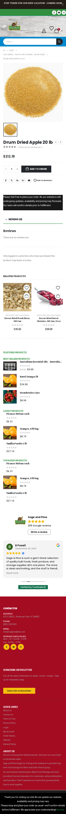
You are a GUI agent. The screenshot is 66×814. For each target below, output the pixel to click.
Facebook (5, 180)
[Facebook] (54, 12)
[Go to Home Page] (4, 50)
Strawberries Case (30, 392)
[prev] (56, 142)
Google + (23, 180)
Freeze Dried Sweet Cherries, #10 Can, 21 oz (48, 320)
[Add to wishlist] (27, 288)
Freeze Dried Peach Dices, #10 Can (17, 320)
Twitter (11, 180)
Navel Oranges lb (29, 376)
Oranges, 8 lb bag (29, 428)
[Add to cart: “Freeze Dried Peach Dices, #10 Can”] (26, 296)
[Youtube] (59, 12)
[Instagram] (64, 12)
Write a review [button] (39, 532)
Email (29, 180)
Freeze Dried (10, 315)
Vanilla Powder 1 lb (16, 443)
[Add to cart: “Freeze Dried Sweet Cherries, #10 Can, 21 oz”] (58, 296)
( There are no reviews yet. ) (30, 147)
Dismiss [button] (60, 809)
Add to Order (38, 169)
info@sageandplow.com (14, 632)
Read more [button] (12, 573)
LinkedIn (17, 180)
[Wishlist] (51, 28)
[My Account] (43, 31)
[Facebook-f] (6, 647)
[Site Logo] (14, 26)
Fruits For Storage (22, 315)
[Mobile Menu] (5, 26)
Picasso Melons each (17, 413)
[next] (60, 142)
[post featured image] (10, 365)
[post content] (17, 297)
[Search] (59, 41)
